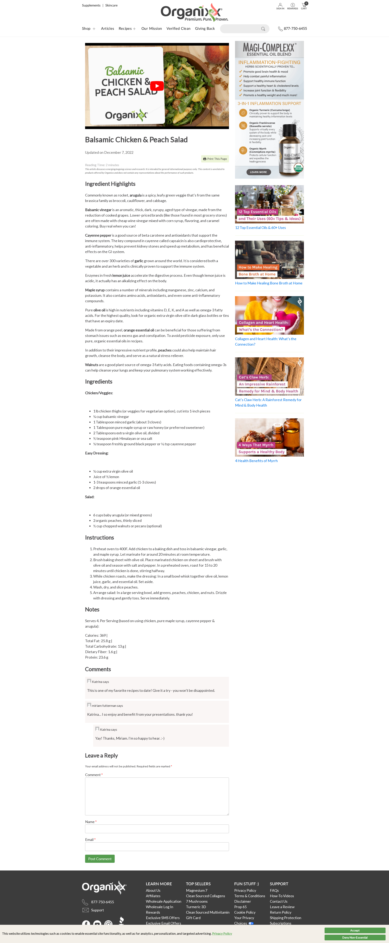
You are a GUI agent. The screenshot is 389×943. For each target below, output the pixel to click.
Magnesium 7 (196, 890)
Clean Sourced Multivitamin (208, 912)
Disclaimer (242, 901)
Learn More (159, 883)
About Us (153, 890)
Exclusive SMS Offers (163, 917)
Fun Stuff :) (246, 883)
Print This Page (217, 158)
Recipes (123, 29)
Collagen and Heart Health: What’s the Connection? (265, 341)
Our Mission (151, 29)
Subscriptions (280, 923)
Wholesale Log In (159, 907)
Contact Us (278, 901)
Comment (94, 774)
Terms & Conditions (249, 896)
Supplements (91, 5)
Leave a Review (282, 907)
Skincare (111, 5)
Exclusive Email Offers (163, 923)
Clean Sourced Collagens (205, 896)
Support (279, 883)
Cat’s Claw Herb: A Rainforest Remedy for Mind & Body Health (268, 402)
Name (91, 821)
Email (90, 839)
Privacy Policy (222, 933)
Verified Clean (178, 29)
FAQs (274, 890)
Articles (107, 29)
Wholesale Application (163, 901)
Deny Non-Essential (355, 937)
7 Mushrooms (197, 901)
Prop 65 (240, 907)
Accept (355, 930)
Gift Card (193, 917)
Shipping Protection (285, 917)
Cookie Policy (244, 912)
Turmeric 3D (196, 907)
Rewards (153, 912)
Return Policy (280, 912)
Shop (86, 29)
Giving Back (205, 29)
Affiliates (153, 896)
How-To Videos (282, 896)
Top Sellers (198, 883)
